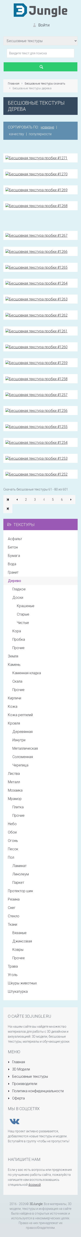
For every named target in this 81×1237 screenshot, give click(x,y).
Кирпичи (14, 698)
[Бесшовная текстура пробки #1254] (36, 442)
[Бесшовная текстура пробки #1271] (36, 158)
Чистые (23, 623)
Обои (12, 832)
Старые (23, 614)
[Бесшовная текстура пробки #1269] (36, 190)
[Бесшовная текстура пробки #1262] (36, 315)
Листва (14, 773)
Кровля (14, 723)
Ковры (17, 949)
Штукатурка (18, 991)
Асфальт (15, 539)
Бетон (13, 547)
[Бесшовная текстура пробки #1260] (36, 347)
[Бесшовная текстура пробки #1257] (36, 394)
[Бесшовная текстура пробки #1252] (36, 474)
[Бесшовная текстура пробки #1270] (36, 174)
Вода (12, 564)
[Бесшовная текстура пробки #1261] (36, 331)
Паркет (18, 882)
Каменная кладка (26, 673)
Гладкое (19, 589)
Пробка (18, 639)
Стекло (13, 916)
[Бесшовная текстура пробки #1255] (36, 426)
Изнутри (18, 740)
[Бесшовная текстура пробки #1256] (36, 410)
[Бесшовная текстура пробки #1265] (36, 267)
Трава (13, 966)
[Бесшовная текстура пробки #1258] (36, 378)
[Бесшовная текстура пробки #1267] (36, 235)
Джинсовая (22, 941)
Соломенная (22, 757)
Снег (12, 908)
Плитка (18, 807)
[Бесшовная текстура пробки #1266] (36, 251)
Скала (17, 681)
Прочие (18, 648)
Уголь (13, 975)
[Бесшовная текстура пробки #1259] (36, 362)
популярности (40, 134)
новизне (47, 127)
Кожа (12, 706)
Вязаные (19, 933)
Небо (12, 824)
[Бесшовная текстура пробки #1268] (36, 205)
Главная (18, 1062)
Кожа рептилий (20, 715)
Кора (16, 631)
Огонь (13, 840)
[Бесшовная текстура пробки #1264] (36, 283)
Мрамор (15, 799)
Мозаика (15, 790)
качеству (16, 134)
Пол (11, 857)
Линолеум (20, 874)
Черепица (20, 765)
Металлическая (25, 748)
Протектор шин (20, 891)
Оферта (18, 1098)
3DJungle (36, 1204)
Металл (14, 782)
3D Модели (20, 1069)
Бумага (14, 555)
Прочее (18, 958)
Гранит (13, 572)
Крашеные (25, 606)
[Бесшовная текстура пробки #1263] (36, 299)
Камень (14, 664)
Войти (43, 25)
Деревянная (22, 732)
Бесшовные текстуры (29, 1076)
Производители (24, 1084)
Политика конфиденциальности (37, 1091)
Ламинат (19, 866)
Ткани (12, 924)
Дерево (14, 581)
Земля (13, 656)
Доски (17, 597)
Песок (13, 849)
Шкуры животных (22, 983)
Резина (14, 899)
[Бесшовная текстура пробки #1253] (36, 458)
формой (34, 1184)
